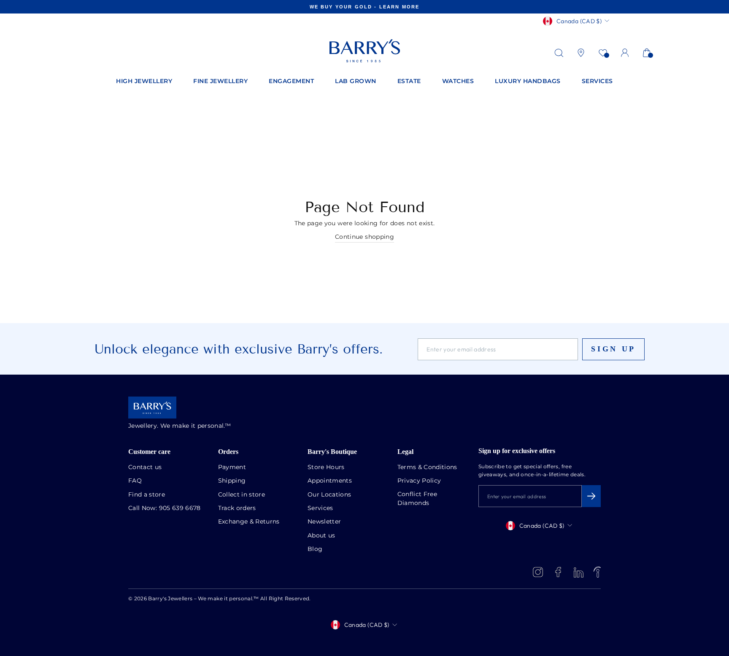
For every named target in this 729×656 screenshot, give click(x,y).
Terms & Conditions (427, 467)
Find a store (146, 495)
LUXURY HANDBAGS (528, 81)
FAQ (135, 481)
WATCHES (458, 81)
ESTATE (409, 81)
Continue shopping (364, 237)
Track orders (237, 508)
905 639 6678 (180, 508)
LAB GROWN (355, 81)
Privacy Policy (419, 481)
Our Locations (329, 495)
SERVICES (597, 81)
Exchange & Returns (249, 522)
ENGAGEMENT (291, 81)
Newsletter (324, 522)
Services (320, 508)
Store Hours (326, 467)
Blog (315, 549)
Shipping (232, 481)
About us (321, 536)
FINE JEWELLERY (220, 81)
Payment (232, 467)
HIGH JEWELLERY (144, 81)
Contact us (145, 467)
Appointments (330, 481)
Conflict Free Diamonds (417, 499)
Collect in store (241, 495)
